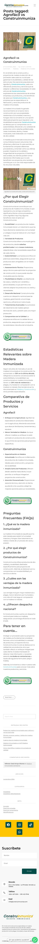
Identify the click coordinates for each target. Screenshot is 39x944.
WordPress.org (8, 812)
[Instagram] (19, 825)
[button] (35, 940)
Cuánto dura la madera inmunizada (15, 740)
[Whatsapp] (19, 832)
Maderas (16, 69)
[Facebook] (8, 825)
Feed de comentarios (10, 810)
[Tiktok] (31, 825)
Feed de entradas (9, 808)
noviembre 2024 (8, 779)
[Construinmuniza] (19, 6)
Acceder (6, 806)
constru (23, 67)
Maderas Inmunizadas (28, 69)
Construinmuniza (18, 84)
